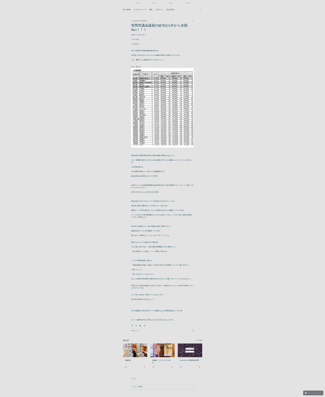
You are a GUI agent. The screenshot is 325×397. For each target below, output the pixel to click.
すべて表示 (199, 340)
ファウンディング (140, 10)
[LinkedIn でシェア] (140, 325)
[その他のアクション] (193, 21)
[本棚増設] (135, 350)
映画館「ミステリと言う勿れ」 (161, 361)
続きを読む (170, 10)
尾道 (150, 10)
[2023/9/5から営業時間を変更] (190, 350)
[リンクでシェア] (144, 325)
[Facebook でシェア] (132, 325)
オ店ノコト (159, 10)
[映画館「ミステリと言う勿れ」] (162, 350)
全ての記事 (126, 10)
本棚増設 (128, 360)
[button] (200, 9)
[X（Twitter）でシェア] (136, 325)
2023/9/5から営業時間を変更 (189, 360)
